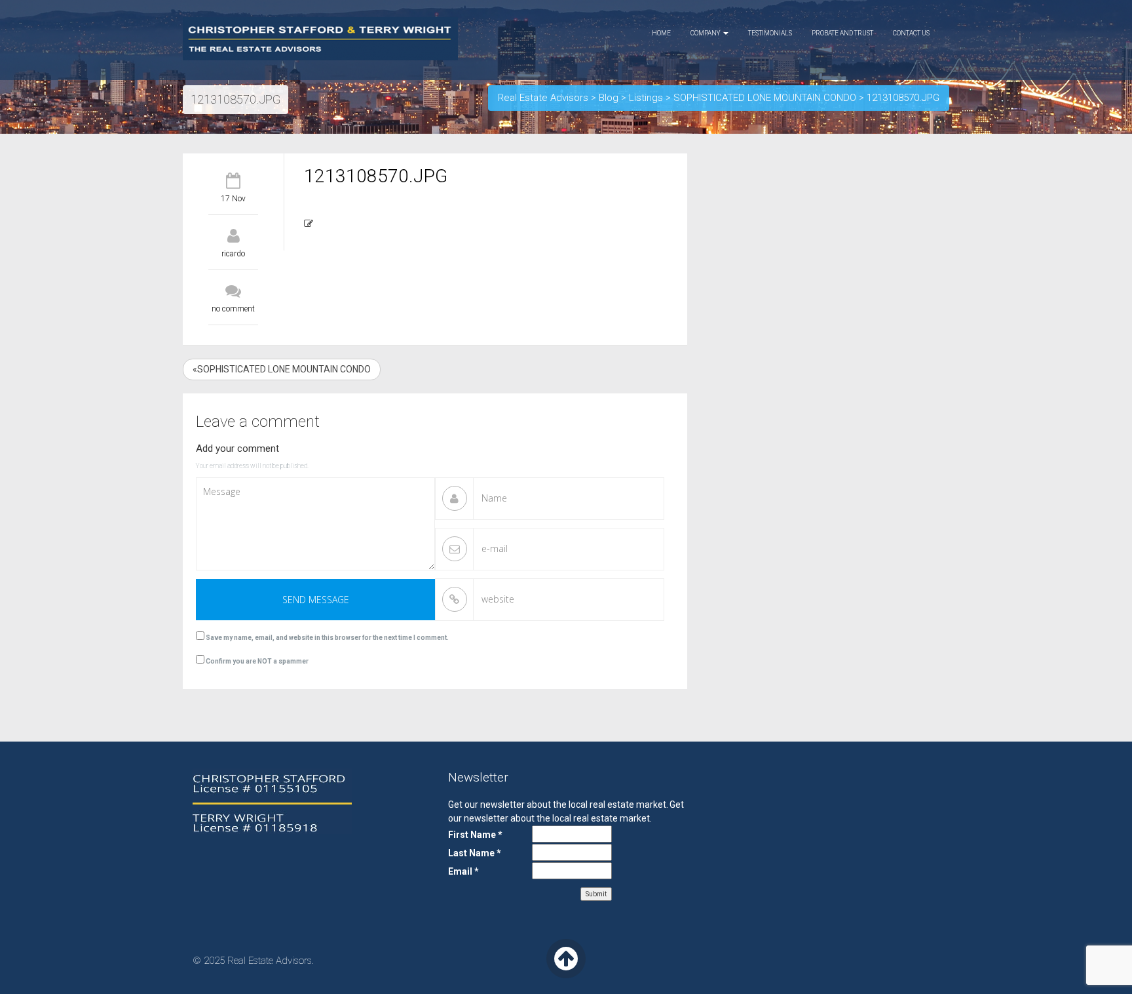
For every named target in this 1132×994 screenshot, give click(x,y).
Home (661, 33)
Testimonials (770, 33)
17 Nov (233, 198)
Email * (463, 871)
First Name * (475, 834)
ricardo (233, 253)
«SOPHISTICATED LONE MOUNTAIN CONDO (282, 369)
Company (706, 33)
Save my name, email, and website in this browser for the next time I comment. (327, 637)
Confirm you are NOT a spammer (256, 661)
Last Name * (474, 853)
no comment (233, 308)
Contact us (911, 33)
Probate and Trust (842, 33)
